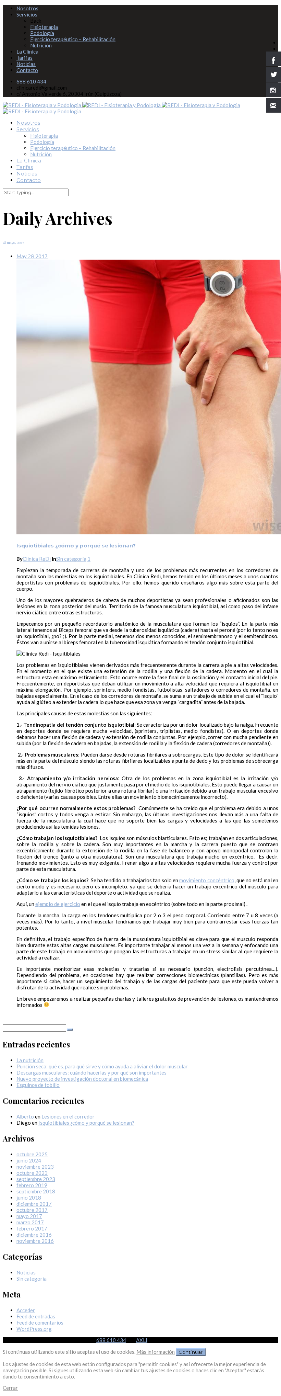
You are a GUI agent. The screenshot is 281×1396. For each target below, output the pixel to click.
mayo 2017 (29, 1216)
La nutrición (30, 1060)
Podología (42, 33)
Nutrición (41, 45)
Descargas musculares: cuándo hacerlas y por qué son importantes (91, 1072)
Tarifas (24, 58)
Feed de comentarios (39, 1322)
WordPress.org (34, 1329)
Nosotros (27, 8)
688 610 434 (31, 81)
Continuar (191, 1352)
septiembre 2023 (35, 1179)
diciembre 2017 (34, 1204)
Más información (155, 1352)
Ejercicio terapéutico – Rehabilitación (72, 39)
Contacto (27, 70)
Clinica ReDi (37, 559)
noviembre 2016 (35, 1241)
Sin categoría (71, 559)
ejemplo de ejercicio (57, 904)
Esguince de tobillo (38, 1085)
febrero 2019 (31, 1185)
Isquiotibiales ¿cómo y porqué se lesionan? (76, 545)
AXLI (141, 1340)
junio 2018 (28, 1197)
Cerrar (10, 1388)
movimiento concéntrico (206, 880)
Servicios (26, 14)
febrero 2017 (31, 1228)
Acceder (25, 1310)
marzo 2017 (30, 1222)
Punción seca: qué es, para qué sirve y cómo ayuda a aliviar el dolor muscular (102, 1066)
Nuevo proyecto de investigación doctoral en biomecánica (82, 1079)
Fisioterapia (44, 27)
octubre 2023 (32, 1173)
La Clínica (27, 51)
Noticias (26, 64)
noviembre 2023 (35, 1167)
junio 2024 (28, 1160)
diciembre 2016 (34, 1235)
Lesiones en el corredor (68, 1116)
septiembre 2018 (35, 1191)
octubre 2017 (32, 1210)
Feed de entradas (35, 1316)
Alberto (25, 1116)
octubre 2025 (32, 1154)
